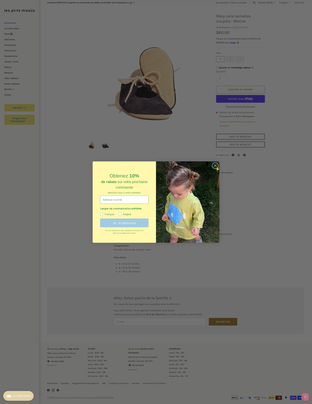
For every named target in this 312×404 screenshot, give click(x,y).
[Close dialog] (215, 165)
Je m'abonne (124, 223)
